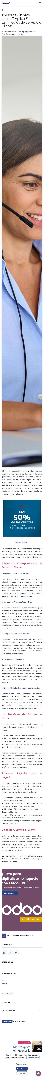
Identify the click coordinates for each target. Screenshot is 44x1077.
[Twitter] (10, 952)
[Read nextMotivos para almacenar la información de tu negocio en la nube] (37, 1050)
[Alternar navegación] (40, 3)
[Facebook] (4, 952)
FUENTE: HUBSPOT (22, 542)
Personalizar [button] (22, 1073)
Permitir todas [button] (22, 1069)
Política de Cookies (33, 1058)
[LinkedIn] (16, 952)
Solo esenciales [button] (22, 1064)
